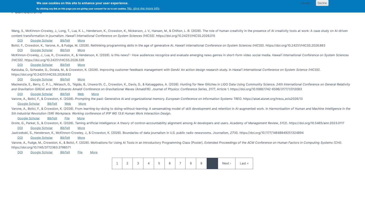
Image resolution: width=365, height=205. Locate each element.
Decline (322, 3)
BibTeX (65, 40)
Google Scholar (41, 40)
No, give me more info (143, 8)
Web (81, 94)
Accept (305, 3)
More (81, 40)
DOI (20, 40)
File (67, 118)
